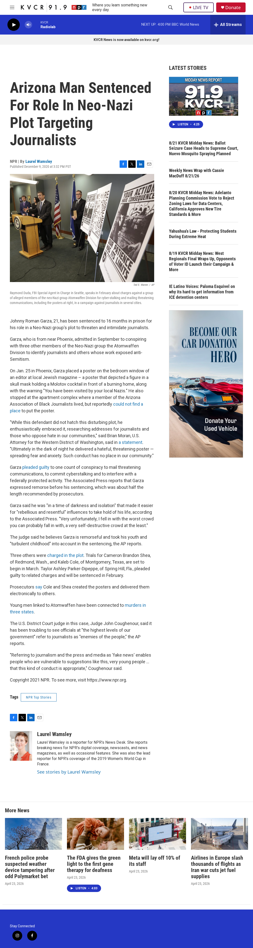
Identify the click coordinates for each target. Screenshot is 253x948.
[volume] (28, 24)
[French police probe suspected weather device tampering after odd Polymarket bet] (33, 834)
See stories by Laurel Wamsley (69, 772)
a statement (130, 442)
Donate (233, 7)
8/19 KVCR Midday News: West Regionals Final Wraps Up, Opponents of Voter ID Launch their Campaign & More (202, 261)
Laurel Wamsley (38, 161)
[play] (14, 25)
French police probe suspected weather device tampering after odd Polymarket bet (30, 867)
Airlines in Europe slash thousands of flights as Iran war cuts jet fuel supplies (217, 867)
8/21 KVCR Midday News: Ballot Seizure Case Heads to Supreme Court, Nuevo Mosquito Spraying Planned (203, 148)
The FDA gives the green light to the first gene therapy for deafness (94, 864)
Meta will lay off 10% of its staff (154, 861)
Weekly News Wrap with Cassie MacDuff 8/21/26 (196, 173)
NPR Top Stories (38, 697)
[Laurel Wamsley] (21, 746)
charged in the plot (65, 555)
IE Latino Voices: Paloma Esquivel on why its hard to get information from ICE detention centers (202, 292)
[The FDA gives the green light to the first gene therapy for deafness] (95, 834)
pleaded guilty (35, 467)
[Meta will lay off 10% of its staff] (157, 834)
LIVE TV (200, 7)
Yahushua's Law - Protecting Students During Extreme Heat (202, 233)
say (38, 586)
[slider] (36, 24)
